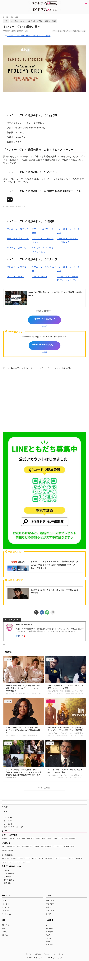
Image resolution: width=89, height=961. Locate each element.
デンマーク (79, 858)
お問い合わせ (9, 880)
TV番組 (4, 932)
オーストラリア (49, 858)
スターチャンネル (58, 846)
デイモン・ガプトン (16, 248)
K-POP (48, 914)
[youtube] (25, 636)
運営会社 (7, 883)
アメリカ (14, 858)
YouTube (49, 935)
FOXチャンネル (11, 846)
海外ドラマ (5, 925)
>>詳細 (44, 326)
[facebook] (42, 612)
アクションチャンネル (47, 846)
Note (48, 941)
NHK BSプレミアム (27, 846)
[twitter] (36, 612)
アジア (48, 895)
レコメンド (8, 817)
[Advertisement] (44, 401)
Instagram (49, 932)
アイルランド (6, 858)
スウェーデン (64, 858)
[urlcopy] (52, 612)
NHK (19, 846)
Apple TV (12, 838)
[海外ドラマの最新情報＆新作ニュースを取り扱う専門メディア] (44, 3)
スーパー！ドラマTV (69, 846)
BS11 (4, 846)
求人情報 (7, 877)
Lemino (49, 838)
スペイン (72, 858)
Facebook (49, 928)
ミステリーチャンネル (8, 850)
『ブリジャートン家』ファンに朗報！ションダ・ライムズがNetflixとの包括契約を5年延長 (23, 730)
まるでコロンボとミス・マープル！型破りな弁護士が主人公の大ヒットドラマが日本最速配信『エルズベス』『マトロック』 (54, 564)
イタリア (35, 858)
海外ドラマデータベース (13, 827)
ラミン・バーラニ (15, 276)
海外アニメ (5, 935)
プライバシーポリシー (49, 954)
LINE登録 (49, 945)
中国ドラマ (50, 904)
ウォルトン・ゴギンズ (18, 229)
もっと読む (46, 788)
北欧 (24, 862)
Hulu (24, 838)
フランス (11, 862)
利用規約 (38, 954)
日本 (28, 862)
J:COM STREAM (41, 838)
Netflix (55, 838)
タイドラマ (50, 911)
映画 (3, 928)
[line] (47, 612)
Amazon (5, 838)
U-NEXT (61, 838)
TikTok (48, 938)
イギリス (21, 858)
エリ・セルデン (39, 276)
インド (41, 858)
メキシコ (18, 862)
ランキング (8, 821)
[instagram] (22, 636)
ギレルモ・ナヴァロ (16, 267)
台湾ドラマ (50, 907)
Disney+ (19, 838)
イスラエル (28, 858)
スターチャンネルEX (70, 838)
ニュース (7, 814)
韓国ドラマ (50, 900)
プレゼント (8, 824)
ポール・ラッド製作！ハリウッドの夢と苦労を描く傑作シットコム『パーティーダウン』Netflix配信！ (23, 688)
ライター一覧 (9, 873)
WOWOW (37, 846)
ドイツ (4, 862)
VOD (4, 920)
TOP (5, 811)
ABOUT (7, 870)
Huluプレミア (31, 838)
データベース (6, 914)
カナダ (57, 858)
